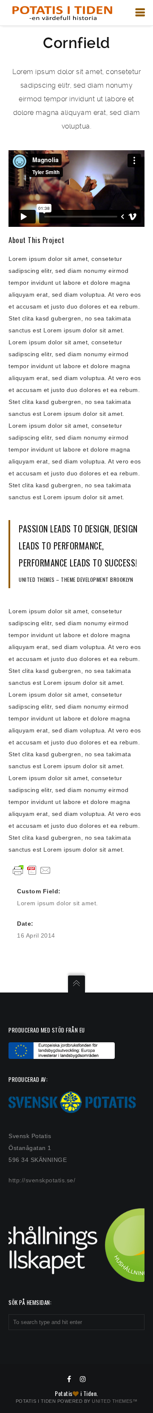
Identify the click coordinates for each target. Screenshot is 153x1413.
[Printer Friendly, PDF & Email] (31, 870)
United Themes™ (114, 1401)
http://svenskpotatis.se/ (41, 1180)
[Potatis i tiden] (62, 12)
